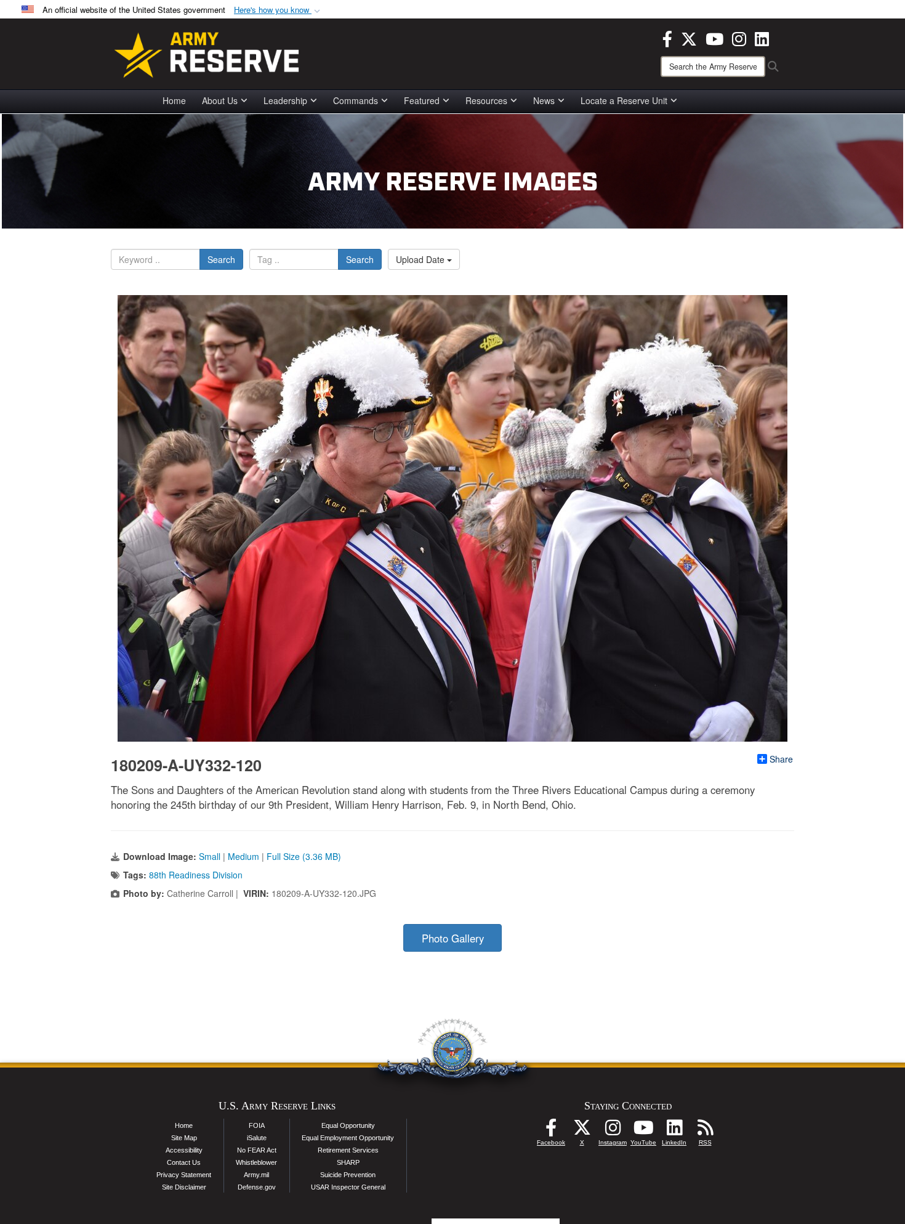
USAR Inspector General (348, 1187)
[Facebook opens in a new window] (667, 37)
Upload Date (421, 259)
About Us (220, 100)
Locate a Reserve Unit (624, 100)
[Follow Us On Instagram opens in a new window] (612, 1131)
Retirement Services (348, 1150)
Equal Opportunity (348, 1125)
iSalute (257, 1137)
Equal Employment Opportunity (348, 1137)
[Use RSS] (705, 1131)
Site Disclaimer (184, 1187)
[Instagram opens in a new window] (739, 37)
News (544, 100)
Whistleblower (256, 1162)
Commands (355, 100)
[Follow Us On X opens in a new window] (581, 1131)
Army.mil (256, 1174)
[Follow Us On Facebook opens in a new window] (551, 1131)
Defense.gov (257, 1187)
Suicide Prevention (348, 1174)
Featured (422, 100)
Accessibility (184, 1150)
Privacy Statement (183, 1174)
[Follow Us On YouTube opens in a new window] (643, 1131)
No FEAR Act (256, 1150)
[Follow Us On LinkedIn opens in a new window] (674, 1131)
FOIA (257, 1125)
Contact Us (184, 1162)
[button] (278, 10)
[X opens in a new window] (689, 37)
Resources (486, 100)
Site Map (184, 1137)
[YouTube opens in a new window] (714, 37)
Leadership (285, 100)
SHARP (348, 1162)
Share (781, 759)
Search (221, 259)
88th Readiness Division (196, 875)
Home (174, 100)
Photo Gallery (453, 938)
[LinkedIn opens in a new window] (762, 37)
